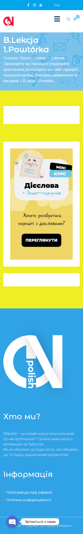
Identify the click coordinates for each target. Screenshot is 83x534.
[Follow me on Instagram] (34, 5)
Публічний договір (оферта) (29, 492)
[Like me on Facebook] (28, 5)
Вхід (57, 5)
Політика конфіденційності (28, 500)
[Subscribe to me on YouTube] (40, 5)
